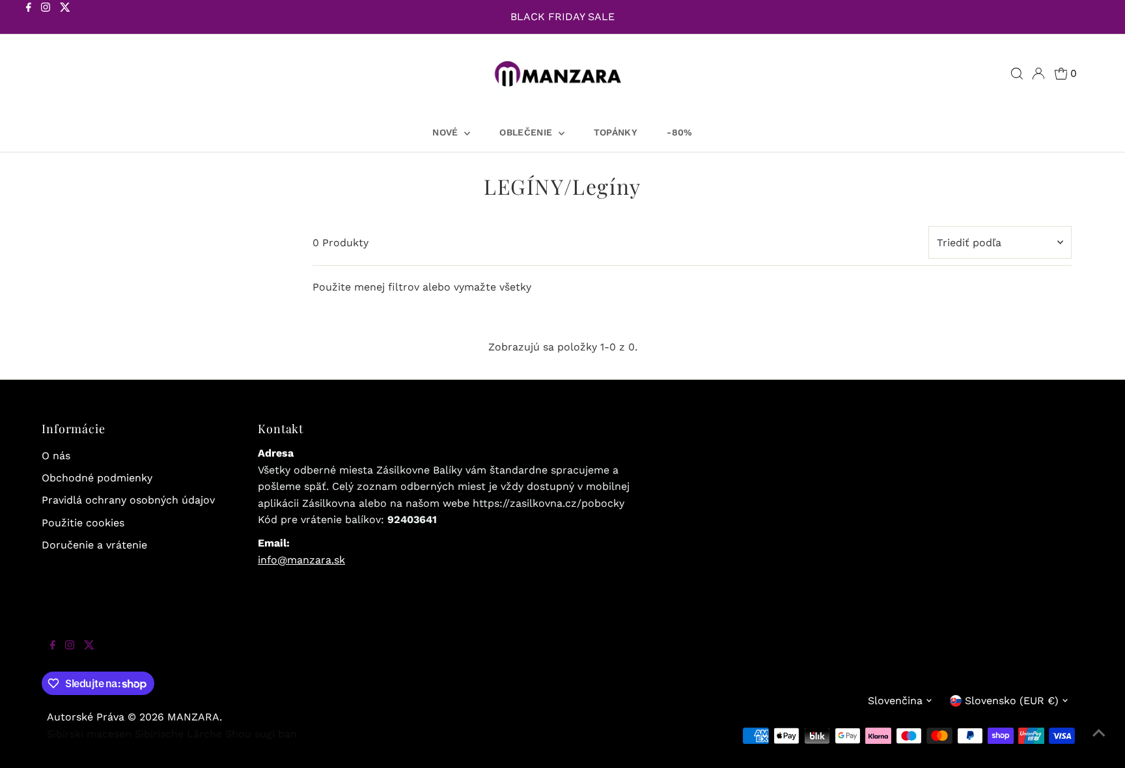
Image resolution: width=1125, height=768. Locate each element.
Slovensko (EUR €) (1012, 700)
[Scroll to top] (1099, 742)
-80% (679, 132)
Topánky (615, 132)
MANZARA (193, 717)
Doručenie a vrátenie (94, 545)
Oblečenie (527, 132)
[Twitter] (65, 18)
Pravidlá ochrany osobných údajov (128, 500)
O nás (56, 455)
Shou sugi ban (261, 734)
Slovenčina (895, 700)
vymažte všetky (492, 287)
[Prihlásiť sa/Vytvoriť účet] (1038, 73)
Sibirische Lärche (178, 734)
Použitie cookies (83, 523)
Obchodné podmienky (97, 478)
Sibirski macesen (89, 734)
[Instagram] (45, 18)
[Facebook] (29, 18)
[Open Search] (1017, 73)
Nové (446, 132)
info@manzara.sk (301, 560)
